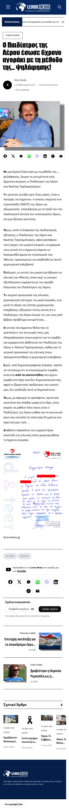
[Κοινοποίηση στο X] (13, 156)
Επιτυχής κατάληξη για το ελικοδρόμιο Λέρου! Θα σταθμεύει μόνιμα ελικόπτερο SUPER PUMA (20, 642)
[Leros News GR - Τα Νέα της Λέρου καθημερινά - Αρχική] (33, 7)
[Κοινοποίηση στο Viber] (37, 156)
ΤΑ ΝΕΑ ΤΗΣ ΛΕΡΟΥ (13, 35)
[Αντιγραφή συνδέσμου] (52, 156)
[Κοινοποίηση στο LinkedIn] (45, 156)
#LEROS (10, 556)
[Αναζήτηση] (59, 7)
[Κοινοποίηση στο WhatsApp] (29, 156)
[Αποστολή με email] (61, 156)
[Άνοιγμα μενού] (8, 7)
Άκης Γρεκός (20, 80)
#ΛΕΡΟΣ (24, 556)
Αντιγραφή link (14, 804)
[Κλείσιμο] (63, 22)
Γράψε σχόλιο (50, 609)
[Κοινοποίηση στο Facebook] (5, 156)
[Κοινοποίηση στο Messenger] (21, 156)
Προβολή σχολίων (21, 609)
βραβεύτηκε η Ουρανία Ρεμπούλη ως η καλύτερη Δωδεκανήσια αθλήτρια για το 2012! (46, 674)
